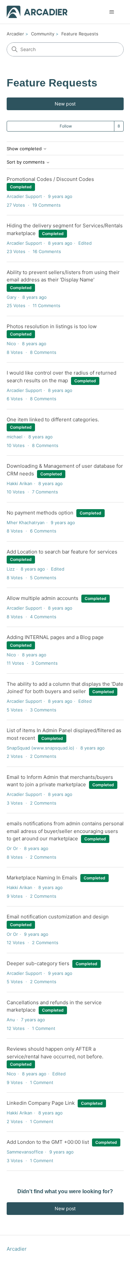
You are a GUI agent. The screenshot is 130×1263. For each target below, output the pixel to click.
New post (65, 104)
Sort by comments (26, 162)
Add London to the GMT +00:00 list (48, 1142)
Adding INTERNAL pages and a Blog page (55, 637)
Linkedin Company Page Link (41, 1103)
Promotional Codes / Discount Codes (50, 179)
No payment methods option (40, 512)
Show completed (25, 148)
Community (42, 33)
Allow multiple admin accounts (42, 598)
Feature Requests (79, 33)
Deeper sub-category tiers (38, 963)
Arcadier (15, 33)
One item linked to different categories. (53, 419)
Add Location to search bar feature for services (62, 552)
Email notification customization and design (58, 916)
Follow (66, 126)
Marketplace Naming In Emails (42, 877)
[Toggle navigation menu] (112, 12)
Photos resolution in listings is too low (52, 326)
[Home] (37, 12)
